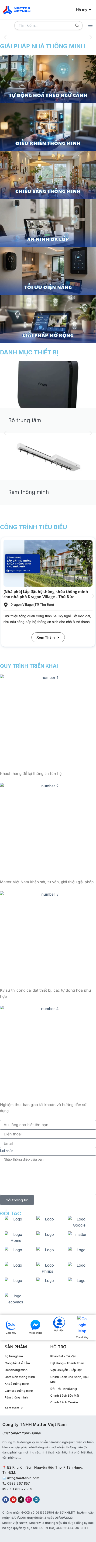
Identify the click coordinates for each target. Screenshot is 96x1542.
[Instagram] (28, 1499)
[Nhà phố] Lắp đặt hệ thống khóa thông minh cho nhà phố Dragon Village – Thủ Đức (45, 594)
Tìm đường (82, 1337)
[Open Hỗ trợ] (90, 10)
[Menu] (90, 25)
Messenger (35, 1332)
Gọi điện (59, 1330)
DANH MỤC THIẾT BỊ (29, 352)
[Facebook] (5, 1499)
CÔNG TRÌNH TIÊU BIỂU (33, 527)
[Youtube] (13, 1499)
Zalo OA (11, 1332)
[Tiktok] (21, 1499)
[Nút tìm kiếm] (77, 25)
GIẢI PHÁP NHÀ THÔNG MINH (42, 46)
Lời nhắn (6, 1150)
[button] (5, 37)
